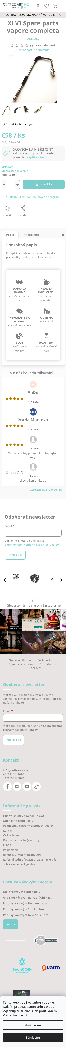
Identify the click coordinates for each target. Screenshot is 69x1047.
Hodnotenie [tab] (31, 235)
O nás (7, 845)
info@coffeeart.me (15, 770)
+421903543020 (13, 778)
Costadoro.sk (48, 664)
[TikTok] (36, 786)
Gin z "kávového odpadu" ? (21, 891)
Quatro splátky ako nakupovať (23, 816)
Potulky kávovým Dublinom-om (25, 903)
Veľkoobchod (12, 835)
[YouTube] (26, 786)
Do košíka (45, 184)
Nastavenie (33, 1025)
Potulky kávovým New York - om (25, 915)
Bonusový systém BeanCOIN (22, 855)
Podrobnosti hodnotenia (33, 50)
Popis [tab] (10, 235)
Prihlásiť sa (15, 555)
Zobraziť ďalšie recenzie (46, 489)
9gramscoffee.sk (20, 660)
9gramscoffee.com (21, 664)
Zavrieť (39, 209)
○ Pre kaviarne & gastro (19, 864)
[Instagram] (17, 786)
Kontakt (8, 830)
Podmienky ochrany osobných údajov (28, 825)
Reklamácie (11, 850)
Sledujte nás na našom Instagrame (34, 605)
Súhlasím (33, 1037)
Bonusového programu (46, 197)
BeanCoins (34, 668)
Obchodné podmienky (18, 821)
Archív (10, 924)
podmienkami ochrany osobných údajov (32, 544)
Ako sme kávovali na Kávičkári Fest (27, 897)
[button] (61, 580)
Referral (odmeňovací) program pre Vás (30, 859)
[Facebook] (7, 786)
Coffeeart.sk (46, 660)
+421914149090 (13, 774)
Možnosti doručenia (15, 171)
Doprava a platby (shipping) (22, 840)
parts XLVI (33, 38)
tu (28, 1015)
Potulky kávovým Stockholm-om (25, 909)
